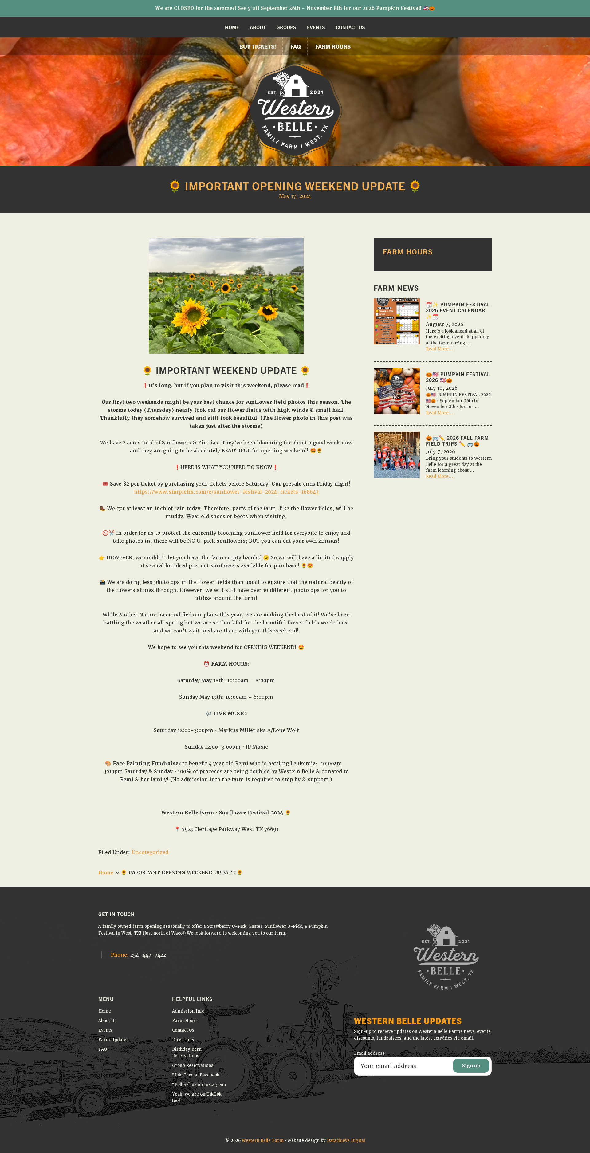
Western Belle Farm (263, 1140)
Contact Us (183, 1030)
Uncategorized (150, 852)
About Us (107, 1020)
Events (105, 1030)
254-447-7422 (138, 955)
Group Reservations (192, 1065)
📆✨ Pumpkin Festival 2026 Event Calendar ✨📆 (458, 310)
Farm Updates (113, 1039)
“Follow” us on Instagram (199, 1084)
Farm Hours (185, 1020)
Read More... (439, 349)
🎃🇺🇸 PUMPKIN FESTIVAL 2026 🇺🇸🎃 (458, 377)
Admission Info (188, 1011)
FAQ (102, 1049)
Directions (183, 1039)
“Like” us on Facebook (195, 1075)
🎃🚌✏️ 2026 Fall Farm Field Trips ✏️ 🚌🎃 (457, 441)
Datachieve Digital (346, 1140)
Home (105, 872)
